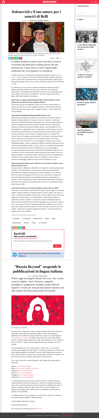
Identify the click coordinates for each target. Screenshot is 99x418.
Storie (34, 223)
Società (26, 223)
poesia (47, 218)
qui (47, 415)
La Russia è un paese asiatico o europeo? (85, 76)
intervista (16, 218)
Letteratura (43, 223)
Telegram (61, 58)
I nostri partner (83, 6)
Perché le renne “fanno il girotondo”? (86, 104)
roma (53, 218)
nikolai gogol (17, 223)
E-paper (80, 19)
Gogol (32, 141)
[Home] (3, 2)
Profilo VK (35, 368)
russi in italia (37, 218)
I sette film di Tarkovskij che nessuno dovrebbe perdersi (86, 47)
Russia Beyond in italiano (20, 338)
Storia (30, 276)
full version (38, 408)
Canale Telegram (25, 366)
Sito (18, 366)
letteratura (26, 218)
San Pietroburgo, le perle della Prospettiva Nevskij (85, 132)
